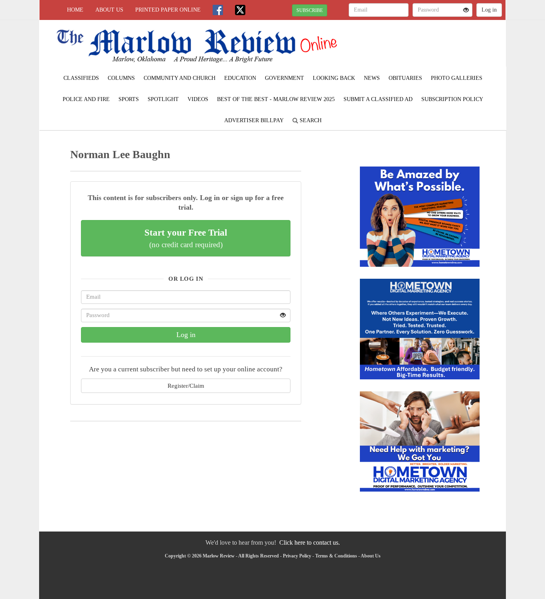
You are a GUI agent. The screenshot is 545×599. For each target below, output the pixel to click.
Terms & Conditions (336, 556)
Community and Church (179, 78)
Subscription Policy (452, 99)
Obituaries (405, 78)
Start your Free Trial (185, 238)
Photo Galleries (456, 78)
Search (310, 120)
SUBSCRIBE (309, 10)
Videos (198, 99)
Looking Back (334, 78)
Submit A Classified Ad (378, 99)
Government (284, 78)
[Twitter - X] (240, 10)
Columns (121, 78)
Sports (128, 99)
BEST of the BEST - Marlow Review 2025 (276, 99)
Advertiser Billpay (254, 120)
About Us (109, 10)
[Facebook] (218, 10)
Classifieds (81, 78)
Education (240, 78)
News (372, 78)
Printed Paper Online (168, 10)
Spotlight (163, 99)
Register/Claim (186, 385)
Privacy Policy (297, 556)
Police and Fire (86, 99)
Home (75, 10)
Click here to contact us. (309, 542)
